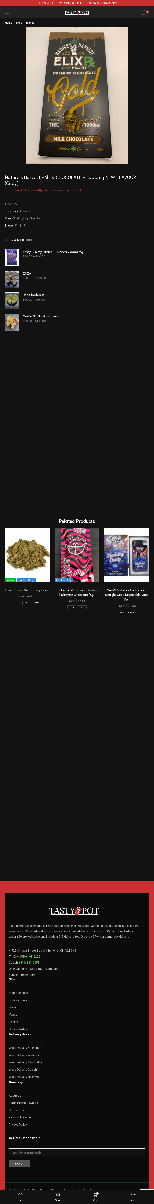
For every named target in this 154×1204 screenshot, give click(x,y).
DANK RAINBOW (34, 294)
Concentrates (18, 1029)
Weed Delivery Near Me (24, 1077)
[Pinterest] (25, 225)
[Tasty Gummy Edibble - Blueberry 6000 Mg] (12, 257)
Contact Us (16, 1110)
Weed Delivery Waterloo (24, 1055)
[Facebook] (20, 225)
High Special (31, 218)
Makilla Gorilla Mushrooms (40, 316)
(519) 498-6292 (30, 956)
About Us (15, 1095)
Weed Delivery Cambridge (25, 1062)
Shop (19, 22)
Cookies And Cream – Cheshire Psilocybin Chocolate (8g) (77, 592)
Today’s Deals (18, 1000)
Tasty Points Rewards (23, 1103)
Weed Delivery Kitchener (25, 1048)
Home (8, 22)
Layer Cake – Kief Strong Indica (27, 590)
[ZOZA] (12, 279)
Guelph (17, 218)
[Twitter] (15, 225)
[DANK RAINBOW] (12, 300)
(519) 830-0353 (29, 962)
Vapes (13, 1014)
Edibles (30, 22)
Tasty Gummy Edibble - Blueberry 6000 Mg (53, 251)
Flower (13, 1007)
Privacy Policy (18, 1124)
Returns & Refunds (21, 1117)
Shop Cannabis (19, 993)
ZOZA (27, 273)
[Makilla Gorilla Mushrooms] (12, 322)
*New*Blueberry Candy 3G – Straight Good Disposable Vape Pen (127, 594)
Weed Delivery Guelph (23, 1069)
